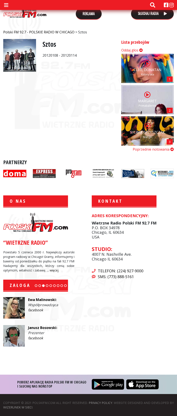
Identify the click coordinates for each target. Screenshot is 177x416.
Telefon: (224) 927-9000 (120, 270)
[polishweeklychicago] (73, 173)
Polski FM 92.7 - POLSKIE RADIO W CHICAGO (24, 11)
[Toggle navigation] (6, 5)
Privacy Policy (100, 403)
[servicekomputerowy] (103, 173)
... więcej (52, 270)
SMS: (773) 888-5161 (116, 276)
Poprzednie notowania (151, 149)
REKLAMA (89, 13)
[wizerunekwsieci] (162, 173)
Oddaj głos (130, 50)
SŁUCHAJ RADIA (149, 13)
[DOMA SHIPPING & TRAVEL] (14, 173)
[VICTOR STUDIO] (132, 173)
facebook (35, 310)
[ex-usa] (44, 173)
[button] (36, 285)
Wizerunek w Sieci (17, 407)
